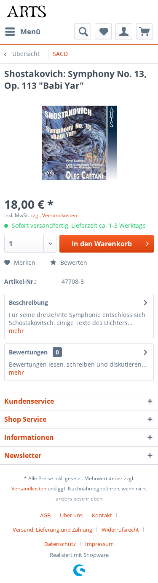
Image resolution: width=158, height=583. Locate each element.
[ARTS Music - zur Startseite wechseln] (26, 11)
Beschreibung (28, 302)
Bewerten (73, 262)
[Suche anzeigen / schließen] (82, 31)
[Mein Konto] (123, 31)
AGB (45, 515)
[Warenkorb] (144, 31)
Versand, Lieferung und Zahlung (52, 529)
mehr (16, 331)
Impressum (99, 544)
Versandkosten (28, 488)
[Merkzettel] (103, 31)
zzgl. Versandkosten (53, 215)
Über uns (71, 515)
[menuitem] (22, 31)
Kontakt (102, 515)
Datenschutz (60, 544)
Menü (30, 31)
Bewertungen (28, 352)
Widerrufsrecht (120, 529)
